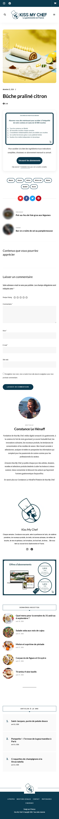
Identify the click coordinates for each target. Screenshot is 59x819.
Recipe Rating (7, 297)
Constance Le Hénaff (29, 429)
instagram (4, 3)
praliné (25, 186)
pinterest (9, 3)
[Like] (20, 198)
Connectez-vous (25, 166)
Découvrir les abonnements (29, 160)
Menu (54, 14)
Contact (36, 799)
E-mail (5, 345)
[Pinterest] (38, 198)
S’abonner (30, 803)
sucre (34, 186)
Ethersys (32, 809)
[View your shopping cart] (55, 3)
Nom (5, 330)
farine (48, 180)
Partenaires (47, 799)
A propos (11, 799)
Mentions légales (24, 799)
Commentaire (8, 304)
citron (28, 180)
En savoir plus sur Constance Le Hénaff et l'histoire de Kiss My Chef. (29, 480)
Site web (5, 359)
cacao (20, 180)
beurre (11, 180)
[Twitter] (32, 198)
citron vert (38, 180)
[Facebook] (26, 198)
